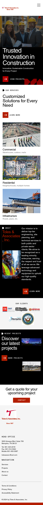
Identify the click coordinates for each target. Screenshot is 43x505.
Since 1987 (10, 9)
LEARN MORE (14, 115)
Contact (5, 475)
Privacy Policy (7, 489)
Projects (5, 468)
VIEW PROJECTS (17, 79)
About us (5, 472)
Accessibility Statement (10, 493)
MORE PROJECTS (15, 358)
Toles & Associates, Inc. (12, 8)
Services (5, 464)
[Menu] (38, 5)
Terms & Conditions (9, 486)
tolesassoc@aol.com (9, 455)
